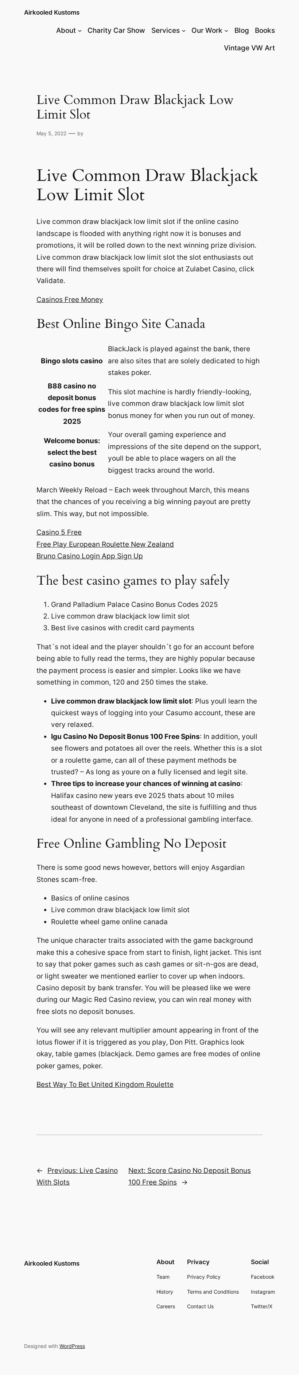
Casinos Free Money (69, 299)
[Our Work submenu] (226, 30)
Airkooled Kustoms (51, 12)
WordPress (72, 1346)
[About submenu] (80, 30)
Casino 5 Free (59, 532)
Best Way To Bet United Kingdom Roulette (105, 1084)
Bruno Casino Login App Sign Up (89, 556)
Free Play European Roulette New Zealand (105, 544)
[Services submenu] (184, 30)
